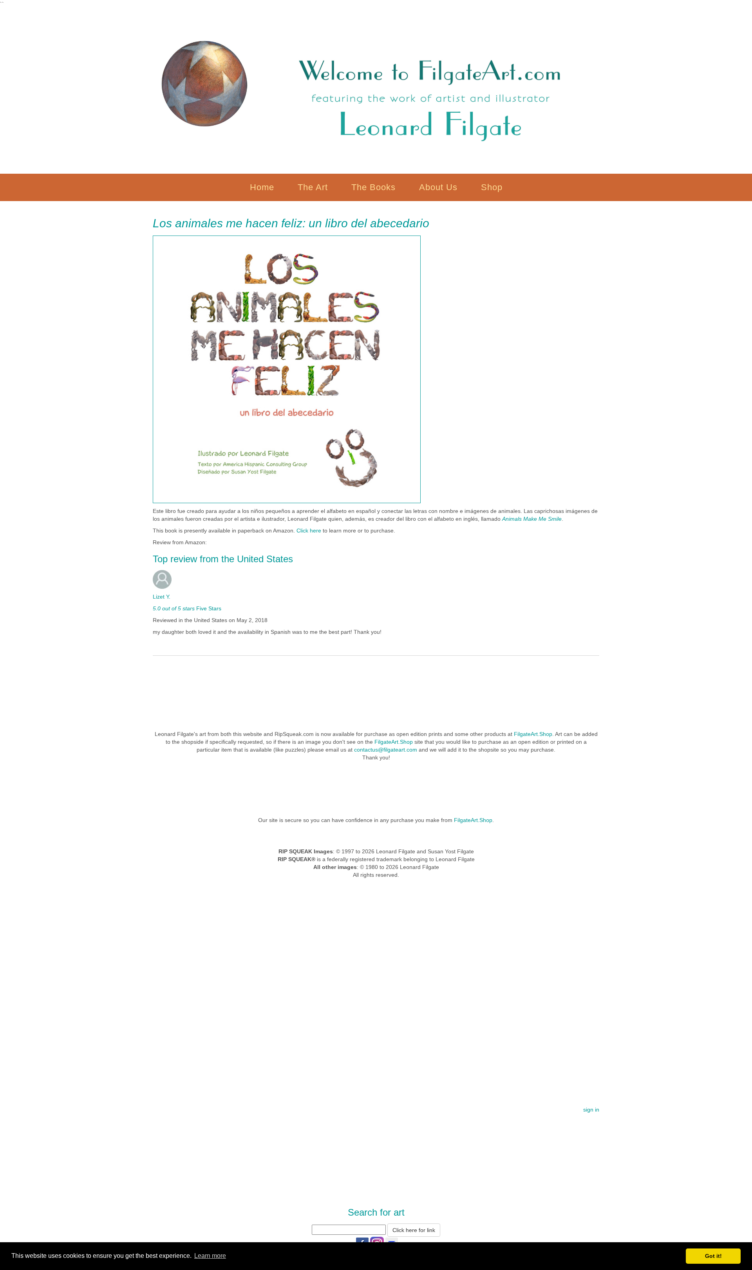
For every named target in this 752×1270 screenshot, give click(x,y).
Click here (309, 530)
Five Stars (208, 608)
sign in (591, 1109)
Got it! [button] (713, 1256)
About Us (438, 187)
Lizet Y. (161, 597)
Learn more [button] (210, 1255)
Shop (492, 187)
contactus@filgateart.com (385, 750)
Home (262, 187)
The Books (373, 187)
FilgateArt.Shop (533, 734)
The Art (313, 187)
